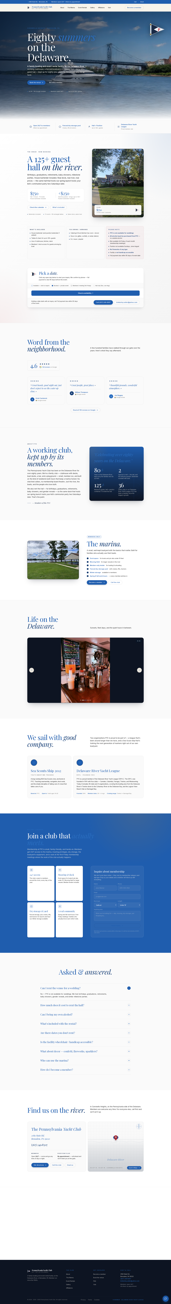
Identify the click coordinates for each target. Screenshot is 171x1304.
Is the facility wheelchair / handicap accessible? (66, 1042)
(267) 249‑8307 (39, 1145)
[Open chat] (166, 1299)
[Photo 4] (86, 700)
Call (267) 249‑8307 (86, 1234)
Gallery (92, 7)
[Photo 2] (83, 700)
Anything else (98, 909)
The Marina (71, 7)
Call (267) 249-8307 (103, 302)
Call (135, 2)
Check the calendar (38, 207)
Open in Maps (134, 1168)
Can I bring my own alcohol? (56, 1014)
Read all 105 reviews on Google (85, 410)
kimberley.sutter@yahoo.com (126, 302)
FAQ (94, 1281)
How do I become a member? (56, 1069)
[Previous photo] (31, 670)
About (62, 7)
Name (96, 884)
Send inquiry (117, 925)
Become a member (134, 7)
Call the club (115, 582)
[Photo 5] (87, 700)
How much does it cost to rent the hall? (62, 1005)
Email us (70, 1165)
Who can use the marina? (54, 1060)
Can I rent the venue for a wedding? (60, 988)
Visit (109, 7)
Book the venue (36, 82)
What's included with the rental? (58, 1023)
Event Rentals (82, 7)
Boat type (97, 901)
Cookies (97, 1300)
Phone (120, 884)
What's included (58, 207)
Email (142, 2)
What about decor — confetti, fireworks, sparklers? (68, 1051)
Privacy (83, 1300)
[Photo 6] (89, 700)
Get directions (40, 1165)
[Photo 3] (84, 700)
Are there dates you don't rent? (57, 1033)
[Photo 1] (81, 700)
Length (120, 901)
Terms (90, 1300)
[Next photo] (139, 670)
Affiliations (101, 7)
